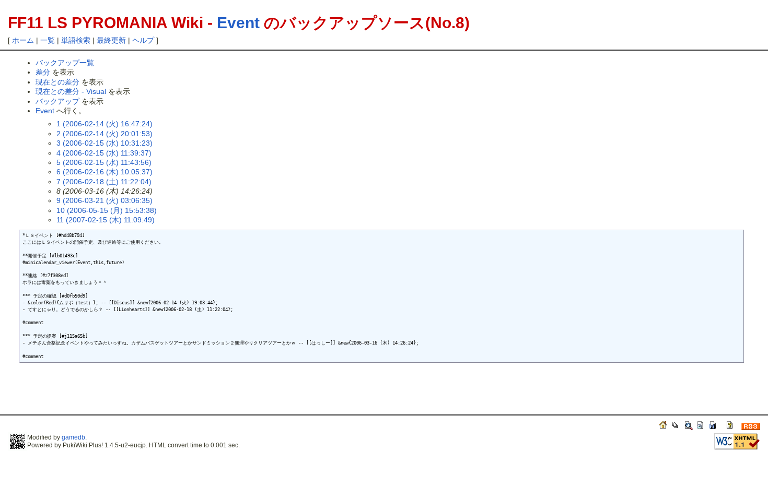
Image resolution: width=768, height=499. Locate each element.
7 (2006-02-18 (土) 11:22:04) (104, 181)
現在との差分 (57, 82)
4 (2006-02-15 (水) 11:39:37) (104, 153)
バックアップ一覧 (65, 62)
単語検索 (75, 40)
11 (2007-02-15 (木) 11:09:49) (105, 220)
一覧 (47, 40)
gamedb (73, 437)
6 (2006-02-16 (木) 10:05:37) (104, 172)
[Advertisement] (137, 393)
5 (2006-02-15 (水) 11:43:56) (104, 162)
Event (238, 22)
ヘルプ (143, 40)
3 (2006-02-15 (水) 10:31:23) (104, 143)
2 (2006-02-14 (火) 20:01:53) (104, 133)
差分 (43, 72)
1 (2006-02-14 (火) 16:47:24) (104, 124)
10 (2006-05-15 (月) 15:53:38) (106, 210)
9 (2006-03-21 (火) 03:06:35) (104, 200)
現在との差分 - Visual (71, 91)
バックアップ (57, 101)
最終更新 (111, 40)
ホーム (23, 40)
